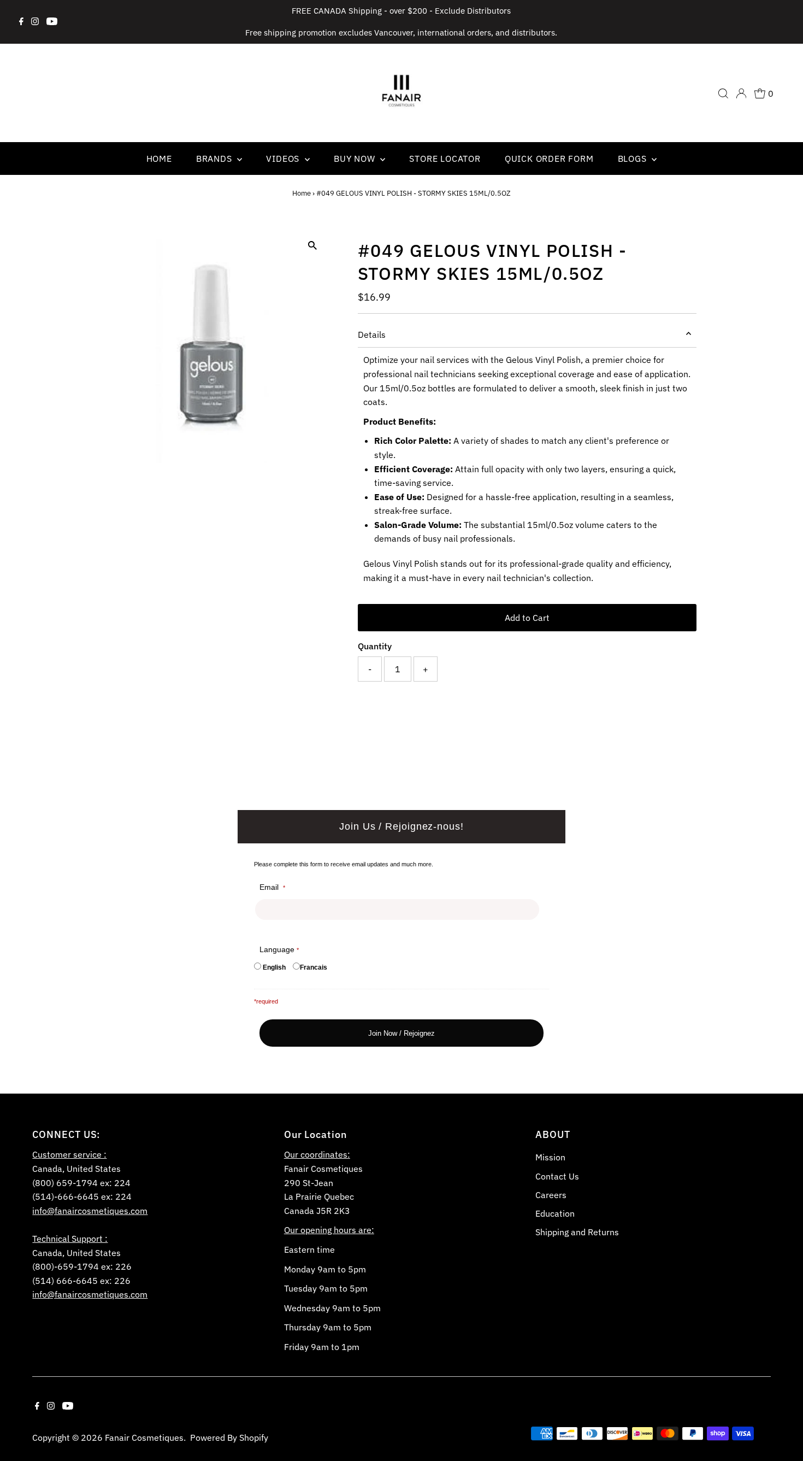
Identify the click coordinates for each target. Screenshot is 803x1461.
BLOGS (634, 158)
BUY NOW (355, 158)
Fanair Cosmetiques (144, 1437)
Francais (313, 967)
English (274, 967)
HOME (159, 158)
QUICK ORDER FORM (549, 158)
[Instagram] (35, 22)
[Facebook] (21, 22)
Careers (550, 1194)
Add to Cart (527, 617)
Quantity (375, 646)
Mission (550, 1157)
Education (555, 1213)
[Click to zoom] (312, 245)
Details (372, 334)
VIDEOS (284, 158)
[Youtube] (52, 22)
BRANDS (215, 158)
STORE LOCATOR (444, 158)
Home (301, 193)
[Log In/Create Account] (741, 93)
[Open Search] (723, 93)
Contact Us (557, 1176)
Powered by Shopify (229, 1437)
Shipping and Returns (577, 1232)
